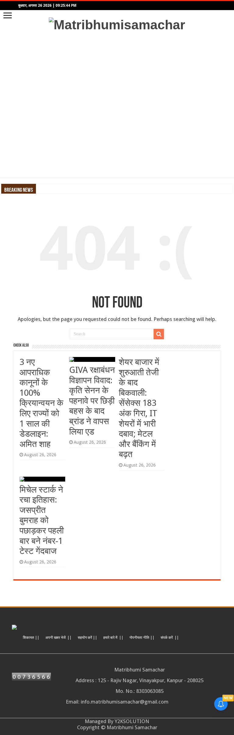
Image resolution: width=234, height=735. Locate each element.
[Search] (159, 334)
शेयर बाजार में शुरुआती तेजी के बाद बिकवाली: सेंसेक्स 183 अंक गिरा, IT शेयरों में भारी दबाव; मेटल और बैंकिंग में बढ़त (139, 408)
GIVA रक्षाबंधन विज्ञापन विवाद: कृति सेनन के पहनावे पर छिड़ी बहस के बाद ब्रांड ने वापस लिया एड (92, 401)
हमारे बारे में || (113, 637)
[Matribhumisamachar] (117, 23)
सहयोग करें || (87, 637)
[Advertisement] (117, 105)
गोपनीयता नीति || (141, 637)
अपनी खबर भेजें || (58, 637)
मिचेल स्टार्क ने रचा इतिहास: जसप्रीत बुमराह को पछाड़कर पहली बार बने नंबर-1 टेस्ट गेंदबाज (42, 520)
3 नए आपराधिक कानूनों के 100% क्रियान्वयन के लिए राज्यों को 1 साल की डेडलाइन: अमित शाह (41, 403)
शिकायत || (31, 637)
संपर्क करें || (170, 637)
